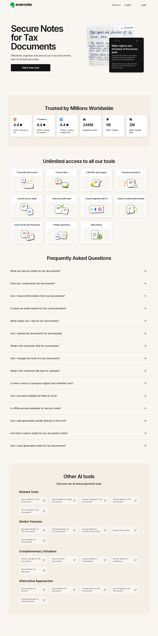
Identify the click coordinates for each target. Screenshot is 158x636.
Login (143, 5)
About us (116, 5)
